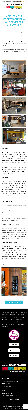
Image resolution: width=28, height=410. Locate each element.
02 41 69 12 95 (24, 1)
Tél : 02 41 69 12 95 (6, 386)
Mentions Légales (14, 399)
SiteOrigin (21, 408)
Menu (15, 11)
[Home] (14, 6)
